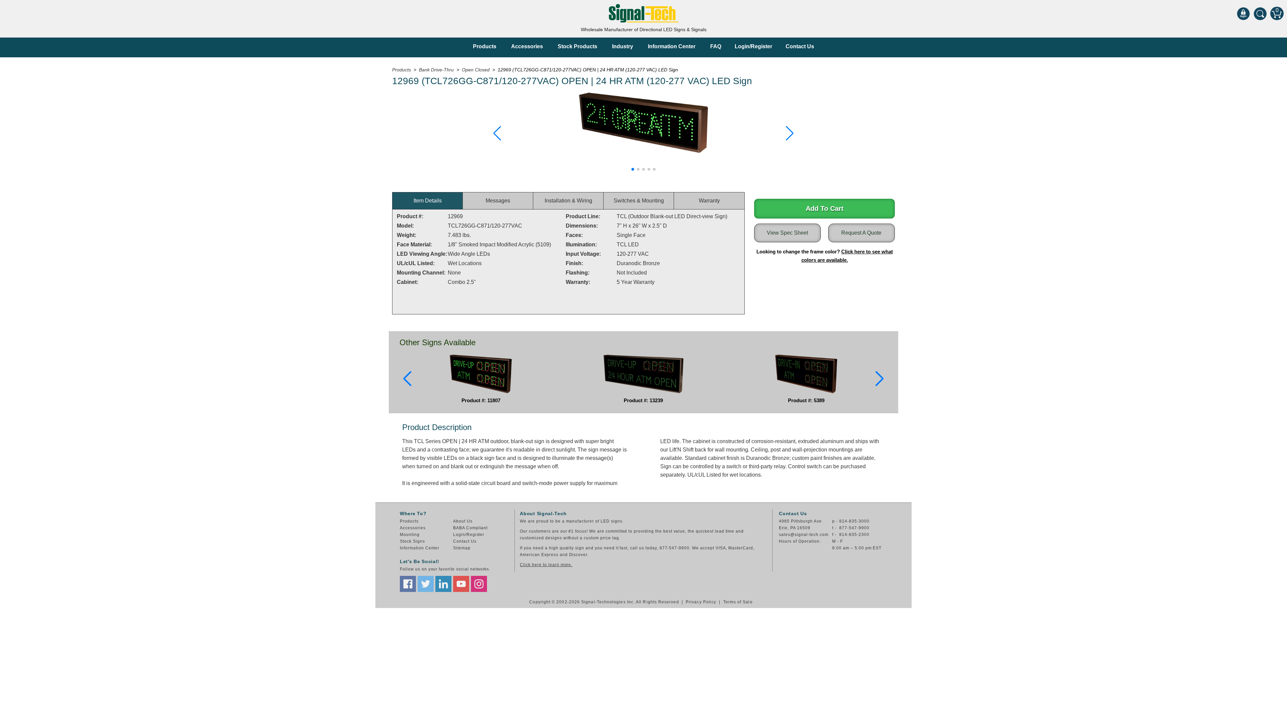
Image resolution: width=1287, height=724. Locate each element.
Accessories (527, 46)
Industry (622, 46)
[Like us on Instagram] (479, 584)
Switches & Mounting (639, 200)
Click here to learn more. (546, 564)
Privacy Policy (701, 602)
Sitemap (462, 548)
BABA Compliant (470, 528)
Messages (498, 200)
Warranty (709, 200)
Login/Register (753, 46)
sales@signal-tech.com (803, 534)
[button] (497, 133)
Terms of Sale (738, 602)
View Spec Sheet (787, 233)
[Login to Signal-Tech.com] (1243, 13)
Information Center (671, 46)
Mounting (410, 534)
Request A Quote (861, 233)
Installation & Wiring (568, 200)
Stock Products (577, 46)
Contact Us (800, 46)
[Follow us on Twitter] (426, 584)
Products (484, 46)
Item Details (428, 200)
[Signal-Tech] (644, 13)
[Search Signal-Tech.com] (1260, 13)
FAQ (715, 46)
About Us (463, 521)
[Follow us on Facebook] (408, 584)
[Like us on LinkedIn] (443, 584)
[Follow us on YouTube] (461, 584)
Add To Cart (825, 208)
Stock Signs (412, 541)
